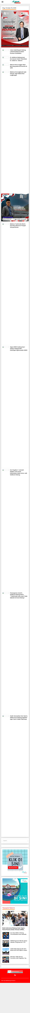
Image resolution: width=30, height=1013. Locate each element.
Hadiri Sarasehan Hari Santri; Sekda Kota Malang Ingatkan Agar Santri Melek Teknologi (19, 717)
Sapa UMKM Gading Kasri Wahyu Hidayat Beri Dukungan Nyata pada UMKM (18, 348)
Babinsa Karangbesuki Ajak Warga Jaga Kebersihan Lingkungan (18, 73)
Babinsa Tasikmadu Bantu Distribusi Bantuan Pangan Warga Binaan (18, 225)
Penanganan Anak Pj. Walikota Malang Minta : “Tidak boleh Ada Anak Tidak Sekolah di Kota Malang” (18, 595)
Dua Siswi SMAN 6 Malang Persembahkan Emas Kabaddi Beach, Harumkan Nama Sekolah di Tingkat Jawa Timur (18, 933)
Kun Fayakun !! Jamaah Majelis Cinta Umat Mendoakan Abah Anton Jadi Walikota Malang (18, 472)
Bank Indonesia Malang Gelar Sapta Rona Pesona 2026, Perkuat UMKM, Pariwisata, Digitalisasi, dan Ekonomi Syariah (13, 929)
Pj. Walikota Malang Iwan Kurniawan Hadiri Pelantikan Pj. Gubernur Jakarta (18, 59)
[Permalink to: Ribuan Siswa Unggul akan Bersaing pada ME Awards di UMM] (5, 65)
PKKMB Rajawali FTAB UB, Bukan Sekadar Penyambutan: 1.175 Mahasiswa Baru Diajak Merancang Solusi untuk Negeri (18, 941)
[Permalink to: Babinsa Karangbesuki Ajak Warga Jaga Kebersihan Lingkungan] (5, 131)
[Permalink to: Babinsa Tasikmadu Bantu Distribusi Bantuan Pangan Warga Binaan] (5, 283)
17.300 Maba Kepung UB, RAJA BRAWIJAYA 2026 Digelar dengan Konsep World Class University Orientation (18, 949)
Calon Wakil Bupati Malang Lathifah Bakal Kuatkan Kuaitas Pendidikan (18, 51)
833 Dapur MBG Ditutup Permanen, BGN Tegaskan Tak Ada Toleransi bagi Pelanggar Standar (18, 957)
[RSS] (15, 975)
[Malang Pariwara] (16, 1)
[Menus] (2, 2)
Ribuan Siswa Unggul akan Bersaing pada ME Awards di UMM (18, 66)
